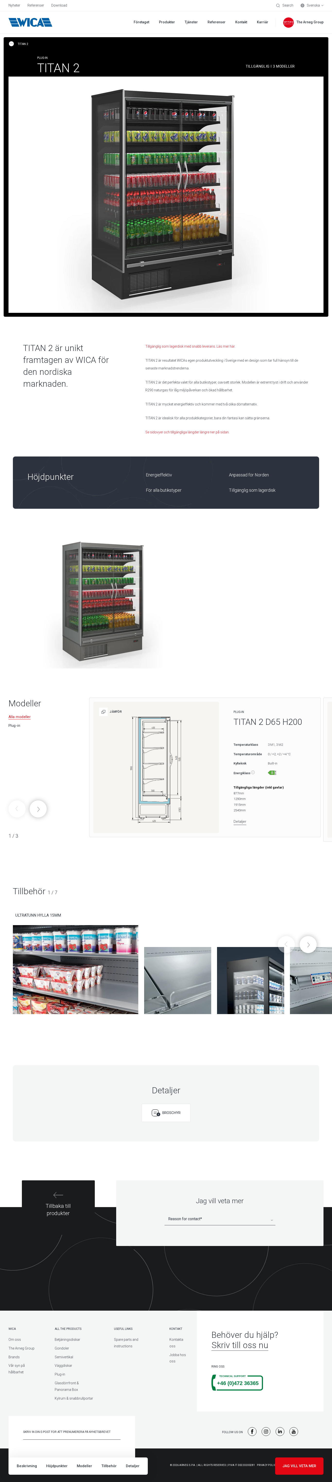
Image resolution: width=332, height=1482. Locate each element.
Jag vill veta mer (299, 1466)
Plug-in (60, 1374)
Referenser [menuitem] (35, 5)
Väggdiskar (63, 1366)
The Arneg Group (22, 1348)
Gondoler (62, 1348)
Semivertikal (64, 1357)
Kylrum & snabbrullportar (74, 1398)
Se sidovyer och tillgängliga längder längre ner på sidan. (187, 432)
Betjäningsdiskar (67, 1340)
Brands (14, 1357)
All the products (68, 1329)
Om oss (15, 1340)
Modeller (84, 1466)
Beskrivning (27, 1466)
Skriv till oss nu (239, 1345)
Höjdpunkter (57, 1466)
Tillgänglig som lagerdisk (252, 490)
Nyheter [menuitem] (14, 5)
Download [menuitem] (59, 5)
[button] (38, 808)
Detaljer (133, 1466)
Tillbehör (109, 1466)
